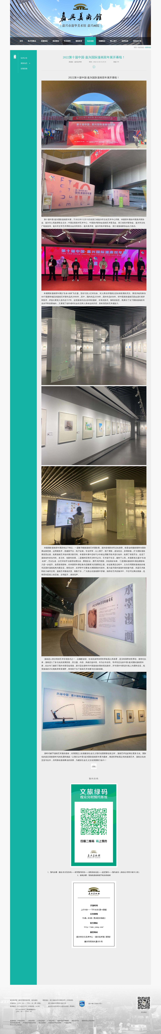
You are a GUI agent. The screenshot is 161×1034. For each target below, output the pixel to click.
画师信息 (125, 41)
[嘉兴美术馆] (80, 15)
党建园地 (44, 41)
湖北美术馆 (75, 1021)
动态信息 (90, 41)
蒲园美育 (79, 41)
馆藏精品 (102, 41)
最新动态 (148, 47)
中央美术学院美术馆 (29, 1023)
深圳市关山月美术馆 (88, 1021)
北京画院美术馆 (15, 1023)
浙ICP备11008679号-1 (95, 1003)
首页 (21, 41)
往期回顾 (24, 68)
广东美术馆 (51, 1021)
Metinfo (19, 1025)
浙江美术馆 (42, 1023)
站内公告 (24, 58)
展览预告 (56, 41)
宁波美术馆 (67, 1023)
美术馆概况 (32, 41)
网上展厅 (113, 41)
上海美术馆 (31, 1021)
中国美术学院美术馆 (55, 1023)
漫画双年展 (137, 41)
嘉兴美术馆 (78, 62)
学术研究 (67, 41)
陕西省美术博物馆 (63, 1021)
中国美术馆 (21, 1021)
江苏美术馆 (41, 1021)
